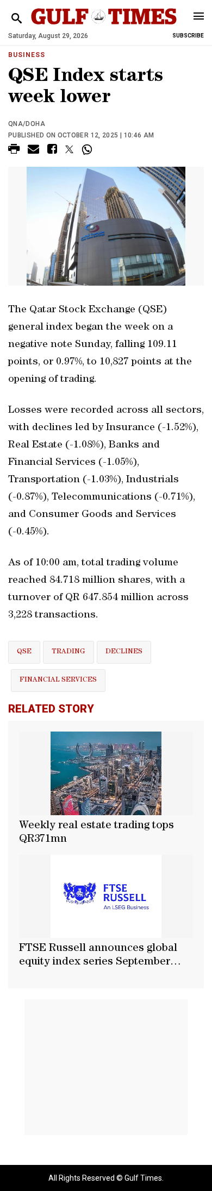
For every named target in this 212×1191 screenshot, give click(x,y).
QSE (24, 652)
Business (26, 55)
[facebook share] (52, 151)
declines (123, 652)
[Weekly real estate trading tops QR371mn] (106, 773)
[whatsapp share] (88, 149)
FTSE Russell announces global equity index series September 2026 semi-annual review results (99, 956)
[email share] (33, 151)
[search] (16, 18)
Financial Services (58, 680)
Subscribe (188, 36)
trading (68, 652)
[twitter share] (69, 149)
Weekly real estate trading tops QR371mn (96, 833)
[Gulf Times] (103, 27)
